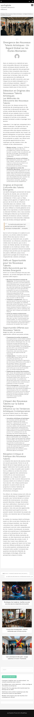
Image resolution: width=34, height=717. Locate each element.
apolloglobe (6, 5)
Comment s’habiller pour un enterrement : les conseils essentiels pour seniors (15, 681)
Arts (17, 39)
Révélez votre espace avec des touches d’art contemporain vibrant (14, 696)
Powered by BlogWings (20, 713)
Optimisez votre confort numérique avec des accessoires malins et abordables (15, 692)
